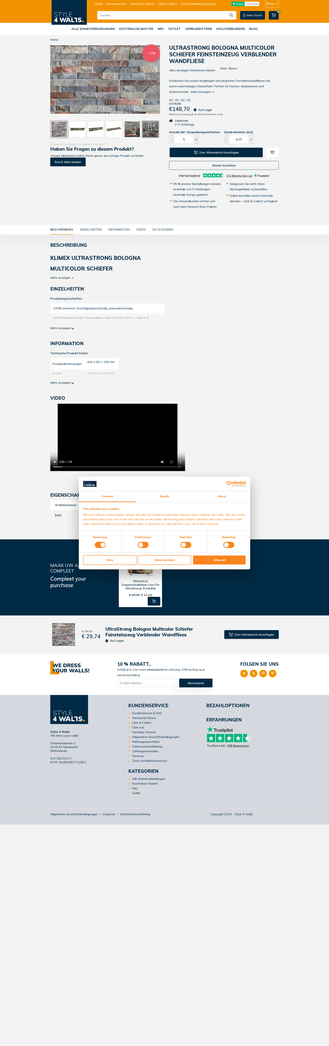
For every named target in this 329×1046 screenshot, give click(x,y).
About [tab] (221, 496)
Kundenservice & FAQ (147, 713)
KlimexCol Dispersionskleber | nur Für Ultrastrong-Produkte (140, 584)
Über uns (138, 727)
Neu (161, 29)
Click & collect (167, 4)
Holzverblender (230, 29)
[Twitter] (253, 673)
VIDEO (141, 229)
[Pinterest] (272, 673)
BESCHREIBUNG (61, 229)
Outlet (174, 29)
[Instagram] (263, 673)
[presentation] (51, 81)
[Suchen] (231, 15)
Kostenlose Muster (136, 29)
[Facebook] (244, 673)
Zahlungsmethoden (145, 751)
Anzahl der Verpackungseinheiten (194, 132)
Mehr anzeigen (201, 92)
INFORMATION (119, 229)
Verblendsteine (198, 29)
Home (99, 4)
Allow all (219, 560)
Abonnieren (196, 683)
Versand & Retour (142, 4)
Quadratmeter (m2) (238, 132)
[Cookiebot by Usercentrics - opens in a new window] (229, 484)
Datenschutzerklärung (147, 746)
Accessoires (162, 229)
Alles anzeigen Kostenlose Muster (192, 70)
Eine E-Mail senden (68, 162)
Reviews (138, 756)
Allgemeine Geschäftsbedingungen (156, 737)
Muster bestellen (224, 165)
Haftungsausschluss (146, 742)
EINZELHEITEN (91, 229)
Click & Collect (141, 722)
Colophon (108, 814)
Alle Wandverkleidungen (93, 29)
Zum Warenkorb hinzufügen (219, 152)
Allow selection (164, 560)
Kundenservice (117, 4)
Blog (253, 29)
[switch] (143, 545)
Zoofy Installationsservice (198, 4)
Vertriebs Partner (144, 732)
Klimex (232, 68)
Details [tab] (164, 496)
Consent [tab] (107, 496)
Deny (109, 560)
